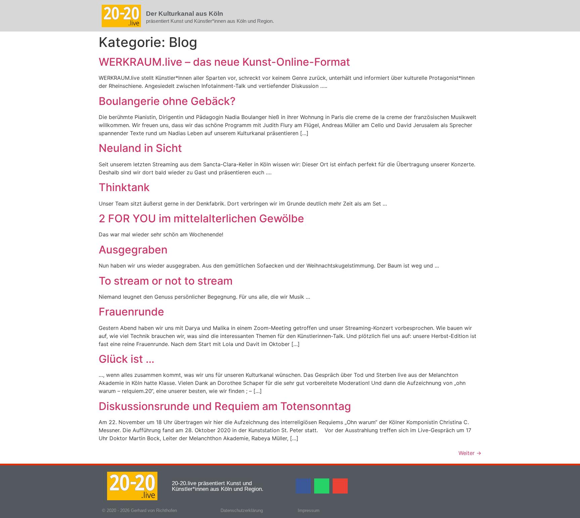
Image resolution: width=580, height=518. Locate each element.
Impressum (309, 510)
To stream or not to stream (166, 280)
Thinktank (124, 187)
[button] (303, 486)
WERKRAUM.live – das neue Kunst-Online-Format (224, 61)
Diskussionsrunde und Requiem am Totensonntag (225, 406)
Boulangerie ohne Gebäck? (167, 101)
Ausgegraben (133, 249)
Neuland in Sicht (140, 148)
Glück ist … (126, 358)
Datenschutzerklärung (242, 510)
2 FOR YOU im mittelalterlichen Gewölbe (201, 218)
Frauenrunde (131, 311)
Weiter (469, 453)
